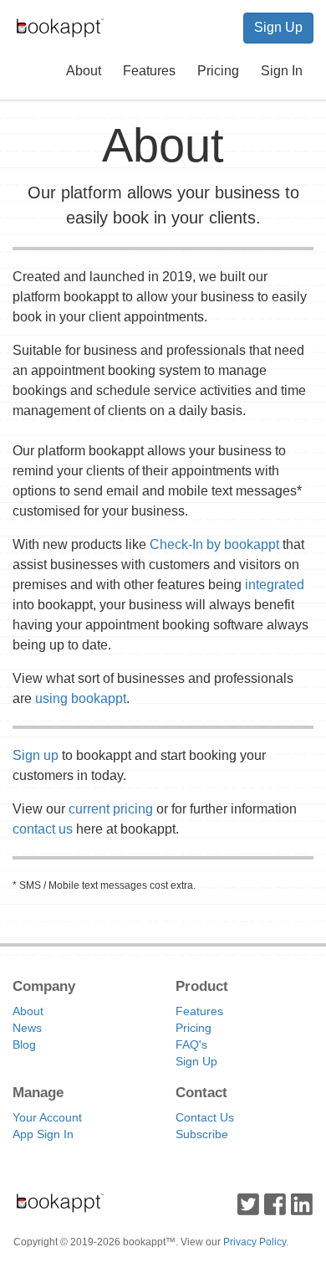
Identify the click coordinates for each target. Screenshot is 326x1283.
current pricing (111, 809)
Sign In (282, 71)
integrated (274, 584)
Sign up (36, 755)
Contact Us (205, 1117)
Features (149, 71)
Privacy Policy (254, 1242)
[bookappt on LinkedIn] (301, 1203)
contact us (43, 829)
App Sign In (43, 1134)
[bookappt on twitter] (248, 1203)
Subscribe (202, 1134)
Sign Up (278, 27)
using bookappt (80, 698)
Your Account (47, 1117)
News (27, 1027)
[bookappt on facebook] (275, 1203)
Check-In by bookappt (214, 544)
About (83, 71)
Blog (24, 1044)
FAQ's (191, 1044)
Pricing (218, 71)
